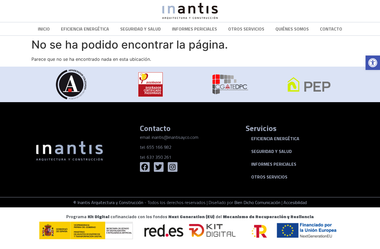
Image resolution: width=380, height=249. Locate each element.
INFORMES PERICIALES (194, 29)
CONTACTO (331, 29)
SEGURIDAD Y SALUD (140, 29)
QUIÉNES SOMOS (292, 29)
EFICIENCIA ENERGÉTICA (85, 29)
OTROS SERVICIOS (246, 29)
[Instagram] (172, 167)
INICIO (44, 29)
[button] (373, 63)
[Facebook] (145, 167)
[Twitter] (159, 167)
